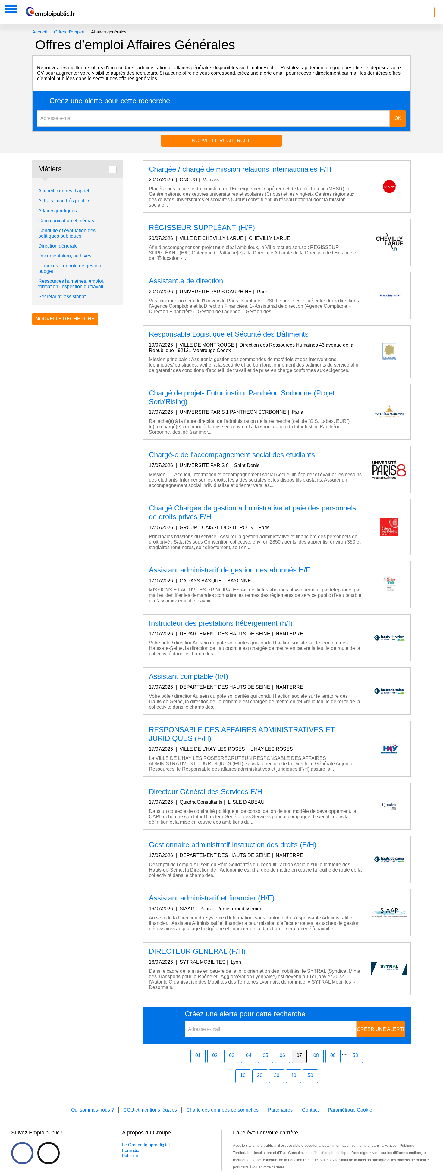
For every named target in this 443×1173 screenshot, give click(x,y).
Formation (132, 1150)
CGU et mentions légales (150, 1109)
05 (265, 1055)
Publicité (130, 1155)
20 (259, 1075)
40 (293, 1075)
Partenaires (280, 1109)
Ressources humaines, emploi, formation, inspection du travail (71, 284)
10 (243, 1075)
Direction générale (58, 245)
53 (355, 1055)
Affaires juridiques (57, 210)
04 (248, 1055)
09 (333, 1055)
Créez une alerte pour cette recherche (109, 101)
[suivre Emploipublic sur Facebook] (22, 1153)
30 (276, 1075)
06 (282, 1055)
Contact (310, 1109)
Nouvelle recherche (221, 140)
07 (299, 1055)
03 (231, 1055)
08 (316, 1055)
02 (215, 1055)
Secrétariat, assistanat (62, 296)
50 (310, 1075)
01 (198, 1055)
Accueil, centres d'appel (63, 190)
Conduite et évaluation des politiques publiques (67, 233)
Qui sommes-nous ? (92, 1109)
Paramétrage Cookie (350, 1109)
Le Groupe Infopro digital (146, 1144)
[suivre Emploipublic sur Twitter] (48, 1153)
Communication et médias (66, 220)
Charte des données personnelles (222, 1109)
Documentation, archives (64, 255)
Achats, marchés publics (64, 200)
